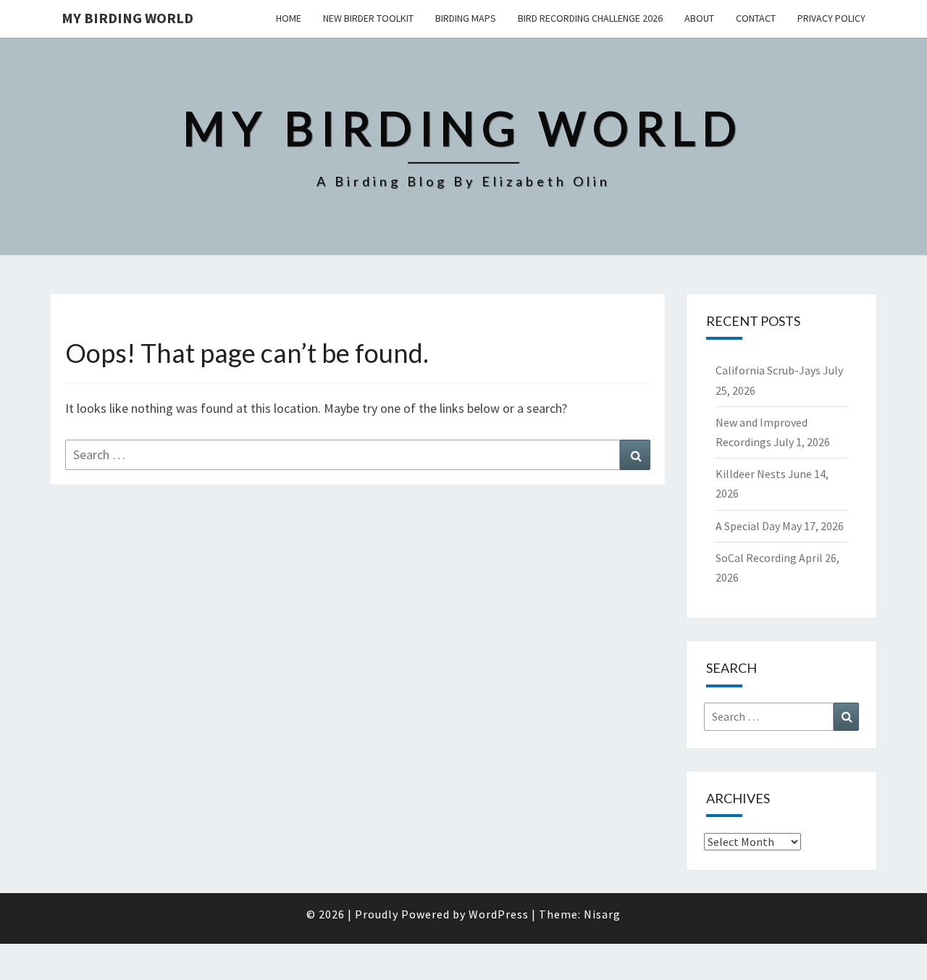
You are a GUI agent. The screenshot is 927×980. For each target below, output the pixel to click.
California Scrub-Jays (768, 370)
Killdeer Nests (751, 473)
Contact (756, 18)
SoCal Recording (756, 557)
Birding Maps (465, 18)
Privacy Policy (831, 18)
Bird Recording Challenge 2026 (590, 18)
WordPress (499, 914)
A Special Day (748, 526)
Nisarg (602, 914)
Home (288, 18)
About (699, 18)
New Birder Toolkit (368, 18)
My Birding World (127, 18)
